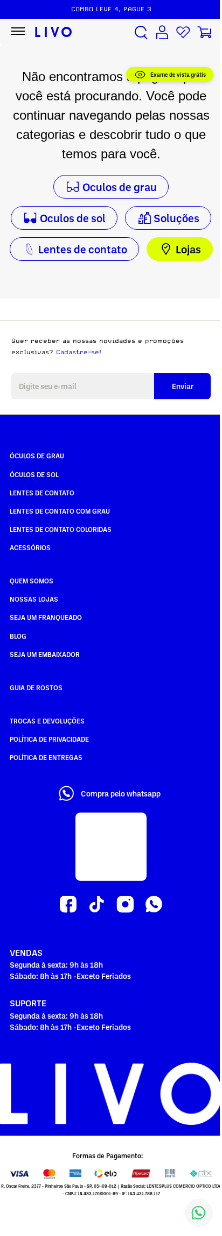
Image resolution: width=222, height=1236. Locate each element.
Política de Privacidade (49, 739)
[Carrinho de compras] (204, 32)
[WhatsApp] (153, 904)
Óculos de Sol (34, 474)
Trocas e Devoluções (47, 720)
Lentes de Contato (42, 492)
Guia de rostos (36, 687)
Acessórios (30, 547)
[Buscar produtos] (141, 32)
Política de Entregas (46, 757)
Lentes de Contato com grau (60, 511)
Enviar (182, 386)
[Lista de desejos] (183, 32)
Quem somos (31, 580)
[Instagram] (125, 904)
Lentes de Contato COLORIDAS (61, 529)
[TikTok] (96, 904)
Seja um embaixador (45, 654)
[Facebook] (68, 904)
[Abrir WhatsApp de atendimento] (198, 1213)
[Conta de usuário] (162, 32)
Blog (18, 636)
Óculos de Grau (37, 455)
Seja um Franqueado (46, 617)
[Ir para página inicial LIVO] (54, 32)
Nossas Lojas (34, 599)
